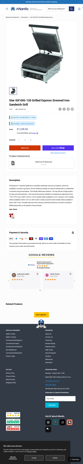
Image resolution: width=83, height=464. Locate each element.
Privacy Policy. (32, 451)
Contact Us (49, 337)
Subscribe (52, 405)
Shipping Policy (11, 382)
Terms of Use (10, 373)
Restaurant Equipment (12, 17)
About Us (48, 334)
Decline (55, 458)
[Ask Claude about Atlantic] (70, 422)
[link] (41, 2)
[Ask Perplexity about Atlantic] (55, 422)
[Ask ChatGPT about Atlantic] (48, 422)
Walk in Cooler (10, 334)
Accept (34, 458)
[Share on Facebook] (59, 109)
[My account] (79, 9)
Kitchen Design (50, 343)
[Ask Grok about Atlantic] (62, 422)
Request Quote (50, 346)
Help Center (49, 350)
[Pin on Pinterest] (64, 109)
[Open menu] (7, 9)
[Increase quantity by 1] (30, 140)
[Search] (71, 8)
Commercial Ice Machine (14, 346)
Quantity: (12, 140)
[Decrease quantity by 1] (19, 140)
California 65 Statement (43, 162)
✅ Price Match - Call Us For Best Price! (22, 123)
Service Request (50, 353)
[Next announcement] (79, 2)
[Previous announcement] (3, 2)
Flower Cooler (10, 356)
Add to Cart (25, 148)
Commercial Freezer (12, 343)
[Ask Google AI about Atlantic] (48, 429)
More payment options (58, 153)
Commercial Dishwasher (14, 353)
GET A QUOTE (41, 315)
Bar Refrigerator (11, 350)
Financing (48, 340)
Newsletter (49, 362)
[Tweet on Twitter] (68, 109)
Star (10, 109)
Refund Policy (10, 379)
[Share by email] (72, 109)
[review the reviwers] (37, 274)
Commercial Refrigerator (14, 340)
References (49, 359)
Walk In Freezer (11, 337)
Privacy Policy (10, 376)
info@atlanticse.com (52, 381)
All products (24, 17)
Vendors (48, 356)
